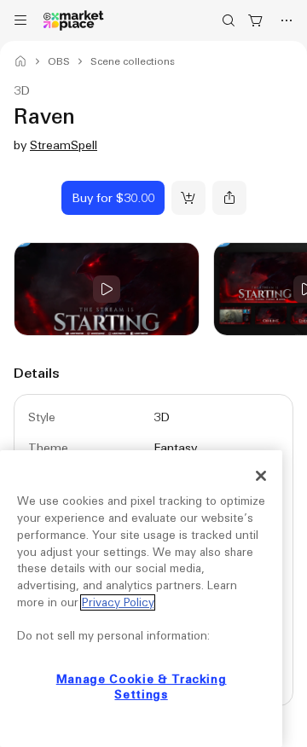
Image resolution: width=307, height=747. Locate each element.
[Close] (261, 476)
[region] (141, 598)
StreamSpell (63, 145)
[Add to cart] (188, 198)
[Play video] (107, 289)
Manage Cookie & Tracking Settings (141, 687)
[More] (286, 20)
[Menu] (20, 20)
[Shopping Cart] (255, 20)
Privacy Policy (118, 602)
